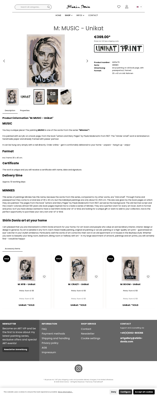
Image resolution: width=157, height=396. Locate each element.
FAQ (44, 329)
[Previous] (4, 61)
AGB (44, 347)
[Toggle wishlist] (44, 276)
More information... (65, 392)
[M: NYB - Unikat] (26, 268)
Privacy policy (50, 343)
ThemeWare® (98, 382)
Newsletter (87, 333)
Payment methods (53, 333)
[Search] (49, 7)
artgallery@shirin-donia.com (131, 339)
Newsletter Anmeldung (15, 349)
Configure (125, 392)
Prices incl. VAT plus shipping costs (106, 41)
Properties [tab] (25, 110)
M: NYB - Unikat (26, 284)
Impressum (49, 352)
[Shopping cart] (132, 5)
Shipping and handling (56, 338)
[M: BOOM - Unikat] (130, 268)
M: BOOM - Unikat (130, 284)
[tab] (10, 111)
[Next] (87, 61)
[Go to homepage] (78, 7)
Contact (86, 329)
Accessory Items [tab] (12, 248)
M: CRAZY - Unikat (78, 284)
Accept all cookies (144, 392)
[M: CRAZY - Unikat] (78, 268)
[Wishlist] (119, 6)
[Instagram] (78, 368)
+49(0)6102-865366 (131, 332)
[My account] (126, 6)
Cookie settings (90, 338)
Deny (113, 392)
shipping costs (67, 380)
